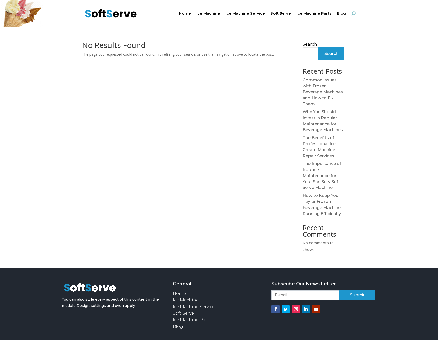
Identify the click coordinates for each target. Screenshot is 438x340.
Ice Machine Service (245, 14)
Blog (341, 14)
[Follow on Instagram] (296, 309)
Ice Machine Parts (314, 14)
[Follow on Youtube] (316, 309)
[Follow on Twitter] (286, 309)
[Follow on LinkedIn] (306, 309)
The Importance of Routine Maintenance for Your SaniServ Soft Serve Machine (322, 175)
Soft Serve (280, 14)
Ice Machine (208, 14)
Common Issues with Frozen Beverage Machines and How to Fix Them (323, 92)
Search (310, 44)
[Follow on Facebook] (275, 309)
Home (185, 14)
